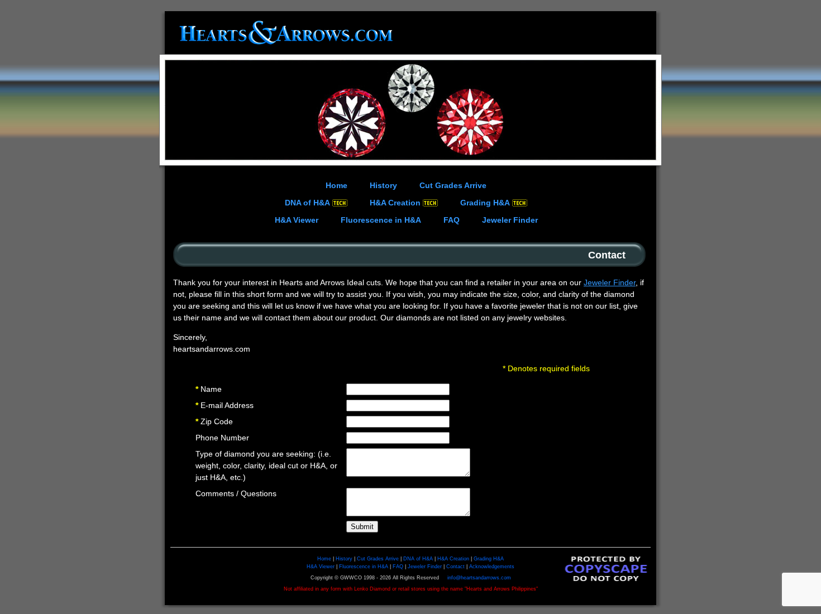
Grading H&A (489, 559)
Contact (455, 566)
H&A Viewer (321, 566)
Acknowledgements (491, 566)
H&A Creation (453, 559)
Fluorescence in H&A (363, 566)
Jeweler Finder (610, 282)
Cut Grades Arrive (378, 559)
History (344, 559)
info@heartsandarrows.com (479, 578)
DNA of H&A (418, 559)
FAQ (398, 566)
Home (324, 559)
